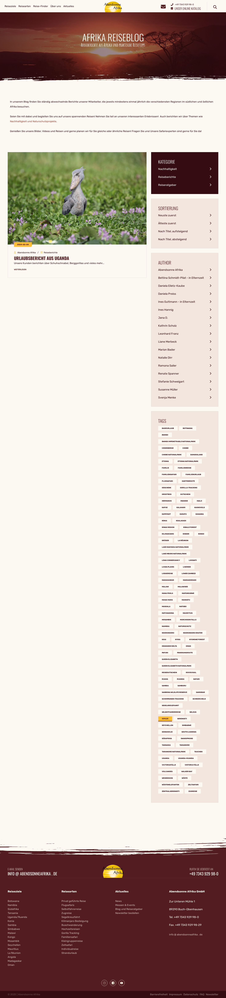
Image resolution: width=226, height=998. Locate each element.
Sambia (165, 686)
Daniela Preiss (167, 293)
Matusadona (168, 613)
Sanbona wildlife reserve (174, 692)
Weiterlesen (20, 269)
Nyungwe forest (197, 640)
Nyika (177, 640)
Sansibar (200, 692)
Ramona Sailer (167, 365)
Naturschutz (184, 626)
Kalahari (180, 508)
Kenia (164, 521)
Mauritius (187, 613)
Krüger (165, 541)
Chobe (185, 448)
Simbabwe (186, 725)
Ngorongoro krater (192, 633)
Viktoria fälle (192, 765)
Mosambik (166, 620)
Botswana (187, 428)
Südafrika (167, 739)
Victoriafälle (169, 765)
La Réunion (14, 952)
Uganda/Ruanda (17, 917)
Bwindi (165, 435)
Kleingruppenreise (72, 941)
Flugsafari (167, 481)
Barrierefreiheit (159, 994)
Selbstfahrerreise (171, 712)
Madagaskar (168, 580)
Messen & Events (125, 905)
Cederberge (168, 448)
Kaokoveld (199, 508)
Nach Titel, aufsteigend (173, 231)
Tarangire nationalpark (173, 752)
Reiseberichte (167, 177)
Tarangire (185, 745)
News (118, 901)
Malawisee (183, 587)
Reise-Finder (40, 6)
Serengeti (182, 719)
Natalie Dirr (165, 357)
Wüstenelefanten (170, 785)
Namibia (165, 626)
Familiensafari (169, 475)
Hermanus (167, 501)
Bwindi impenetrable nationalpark (178, 442)
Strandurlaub (69, 952)
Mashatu (186, 600)
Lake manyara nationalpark (175, 547)
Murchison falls (188, 620)
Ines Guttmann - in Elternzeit (176, 301)
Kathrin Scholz (167, 325)
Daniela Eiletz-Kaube (171, 285)
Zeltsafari (193, 785)
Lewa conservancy (171, 560)
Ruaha (165, 679)
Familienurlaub (193, 475)
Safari (196, 679)
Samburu (182, 686)
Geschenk (166, 488)
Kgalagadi (181, 521)
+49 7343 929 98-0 (204, 873)
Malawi (165, 587)
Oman (188, 646)
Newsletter (212, 994)
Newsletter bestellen (127, 913)
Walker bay (186, 772)
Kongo (201, 534)
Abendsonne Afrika (170, 270)
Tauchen (198, 752)
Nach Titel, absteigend (172, 239)
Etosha (165, 461)
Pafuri (165, 653)
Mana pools (167, 593)
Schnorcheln (199, 699)
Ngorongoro (168, 633)
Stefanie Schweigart (171, 381)
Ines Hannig (165, 309)
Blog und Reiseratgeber (129, 909)
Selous (193, 712)
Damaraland (196, 455)
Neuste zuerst (167, 215)
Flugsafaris (67, 905)
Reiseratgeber (167, 185)
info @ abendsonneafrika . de (32, 873)
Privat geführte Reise (73, 901)
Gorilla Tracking (70, 933)
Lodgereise (167, 574)
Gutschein (185, 494)
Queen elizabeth (170, 659)
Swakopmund (187, 739)
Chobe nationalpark (171, 455)
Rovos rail (191, 673)
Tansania (166, 745)
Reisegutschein (169, 673)
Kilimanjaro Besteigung (74, 921)
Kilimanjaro (168, 534)
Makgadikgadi (189, 580)
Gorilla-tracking (188, 488)
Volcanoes (167, 772)
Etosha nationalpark (188, 461)
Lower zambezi (189, 574)
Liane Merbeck (167, 341)
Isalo (199, 501)
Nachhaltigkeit (167, 169)
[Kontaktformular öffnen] (163, 6)
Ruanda (180, 679)
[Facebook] (113, 983)
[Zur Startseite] (113, 6)
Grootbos (166, 494)
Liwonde (187, 567)
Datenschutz (190, 994)
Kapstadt (166, 514)
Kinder (186, 534)
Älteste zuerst (167, 223)
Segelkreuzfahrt (170, 706)
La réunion (183, 541)
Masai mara (167, 600)
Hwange (184, 501)
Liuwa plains (168, 567)
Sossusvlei (167, 732)
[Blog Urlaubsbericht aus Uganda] (77, 198)
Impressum (175, 994)
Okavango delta (169, 646)
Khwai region (168, 527)
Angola (12, 956)
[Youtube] (122, 983)
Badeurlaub (168, 428)
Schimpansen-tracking (173, 699)
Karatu (183, 514)
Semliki (165, 719)
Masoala (166, 607)
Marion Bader (166, 349)
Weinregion (167, 778)
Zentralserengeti (171, 791)
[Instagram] (104, 983)
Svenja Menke (167, 397)
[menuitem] (10, 6)
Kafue (165, 508)
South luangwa (189, 732)
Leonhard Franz (168, 333)
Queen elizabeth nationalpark (176, 666)
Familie (165, 468)
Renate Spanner (168, 373)
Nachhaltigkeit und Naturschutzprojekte (33, 121)
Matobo (182, 607)
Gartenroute (188, 481)
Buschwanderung (71, 925)
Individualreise (69, 949)
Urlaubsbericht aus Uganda (41, 258)
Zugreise (192, 791)
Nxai (164, 640)
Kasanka (200, 514)
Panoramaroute (185, 653)
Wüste (185, 778)
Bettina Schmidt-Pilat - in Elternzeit (181, 278)
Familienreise (184, 468)
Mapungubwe (188, 593)
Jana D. (163, 317)
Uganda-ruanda (186, 758)
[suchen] (215, 7)
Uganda (165, 758)
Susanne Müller (168, 389)
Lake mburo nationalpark (174, 554)
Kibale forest (190, 527)
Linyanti (193, 560)
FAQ (202, 994)
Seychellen (167, 725)
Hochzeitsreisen (70, 929)
